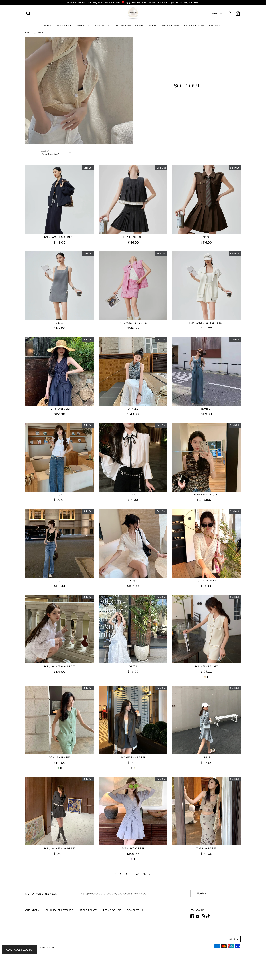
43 (137, 874)
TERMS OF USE (112, 910)
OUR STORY (32, 910)
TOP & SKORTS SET (133, 848)
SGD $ (215, 13)
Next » (147, 874)
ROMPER (206, 408)
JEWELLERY (100, 25)
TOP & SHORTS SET (206, 666)
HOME (47, 25)
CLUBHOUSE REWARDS (59, 910)
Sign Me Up (203, 893)
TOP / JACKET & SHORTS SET (206, 322)
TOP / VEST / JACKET (206, 494)
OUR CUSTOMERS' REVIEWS (129, 25)
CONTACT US (135, 910)
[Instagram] (203, 916)
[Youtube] (197, 916)
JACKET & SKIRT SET (133, 757)
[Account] (230, 12)
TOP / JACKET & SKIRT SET (60, 237)
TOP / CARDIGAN (206, 580)
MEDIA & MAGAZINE (194, 25)
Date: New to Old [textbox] (51, 154)
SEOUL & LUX (48, 948)
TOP (59, 494)
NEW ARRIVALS (63, 25)
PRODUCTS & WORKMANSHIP (163, 25)
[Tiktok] (208, 916)
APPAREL (81, 25)
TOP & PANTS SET (59, 408)
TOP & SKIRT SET (133, 237)
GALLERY (214, 25)
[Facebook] (192, 916)
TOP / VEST (133, 408)
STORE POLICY (88, 910)
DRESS (206, 237)
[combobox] (56, 152)
